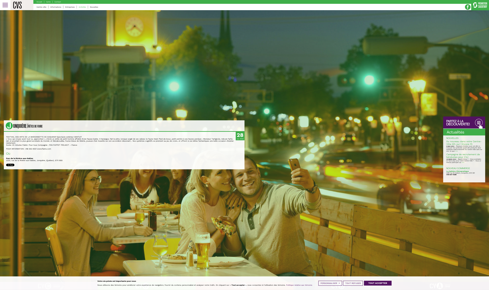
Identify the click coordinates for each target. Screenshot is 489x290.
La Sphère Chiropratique (457, 171)
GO (478, 123)
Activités (82, 7)
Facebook (468, 7)
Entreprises (70, 7)
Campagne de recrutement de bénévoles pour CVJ (463, 155)
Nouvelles (94, 7)
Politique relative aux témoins (299, 285)
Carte (48, 2)
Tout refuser (353, 283)
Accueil (39, 2)
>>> (456, 151)
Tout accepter (377, 283)
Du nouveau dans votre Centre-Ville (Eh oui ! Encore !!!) (464, 142)
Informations (55, 7)
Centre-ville (41, 7)
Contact (58, 2)
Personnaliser (330, 283)
